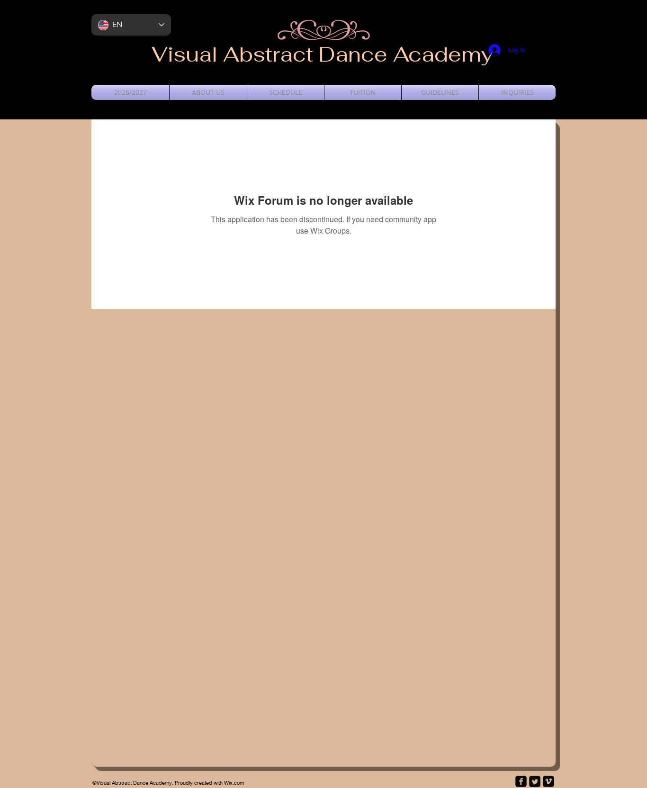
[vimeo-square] (548, 781)
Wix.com (234, 782)
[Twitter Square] (534, 781)
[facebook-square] (521, 781)
